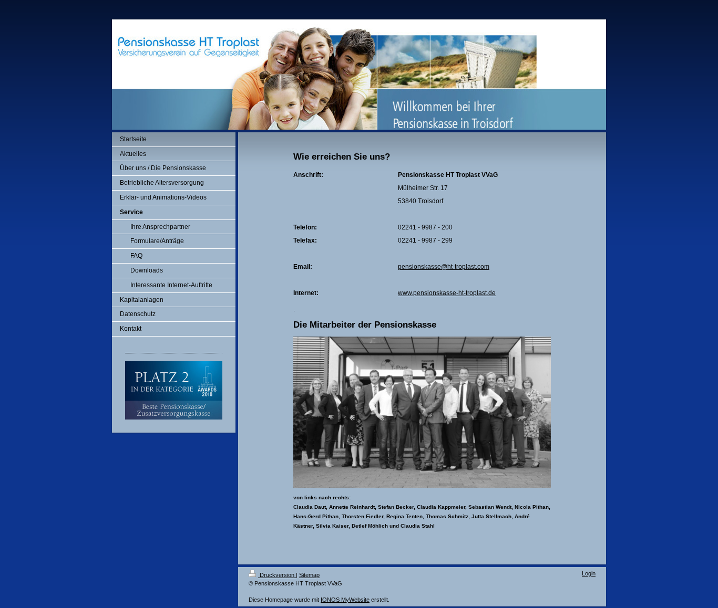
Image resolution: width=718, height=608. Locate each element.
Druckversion (277, 575)
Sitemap (309, 575)
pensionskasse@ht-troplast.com (443, 266)
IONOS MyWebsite (345, 599)
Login (589, 573)
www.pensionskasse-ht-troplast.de (447, 293)
